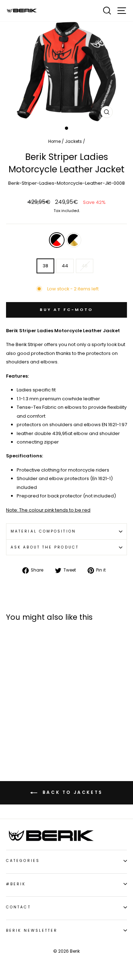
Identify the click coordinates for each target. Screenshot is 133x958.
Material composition (43, 531)
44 (65, 265)
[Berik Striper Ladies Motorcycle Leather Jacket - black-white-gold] (18, 728)
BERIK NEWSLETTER (31, 930)
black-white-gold (74, 240)
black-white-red (57, 240)
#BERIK (16, 884)
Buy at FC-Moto (66, 309)
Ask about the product (45, 547)
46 (85, 265)
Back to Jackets (71, 792)
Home (54, 141)
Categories (23, 860)
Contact (18, 907)
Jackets (73, 141)
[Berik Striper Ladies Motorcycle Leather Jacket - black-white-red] (10, 728)
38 (45, 265)
